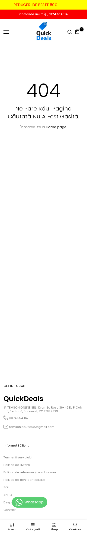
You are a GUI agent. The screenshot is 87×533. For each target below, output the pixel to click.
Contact (9, 510)
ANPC (7, 495)
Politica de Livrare (16, 465)
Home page (56, 126)
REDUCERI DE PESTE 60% (35, 4)
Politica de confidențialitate (24, 480)
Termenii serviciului (17, 457)
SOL (6, 487)
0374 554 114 (58, 14)
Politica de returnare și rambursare (29, 472)
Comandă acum (31, 14)
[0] (77, 31)
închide (76, 5)
